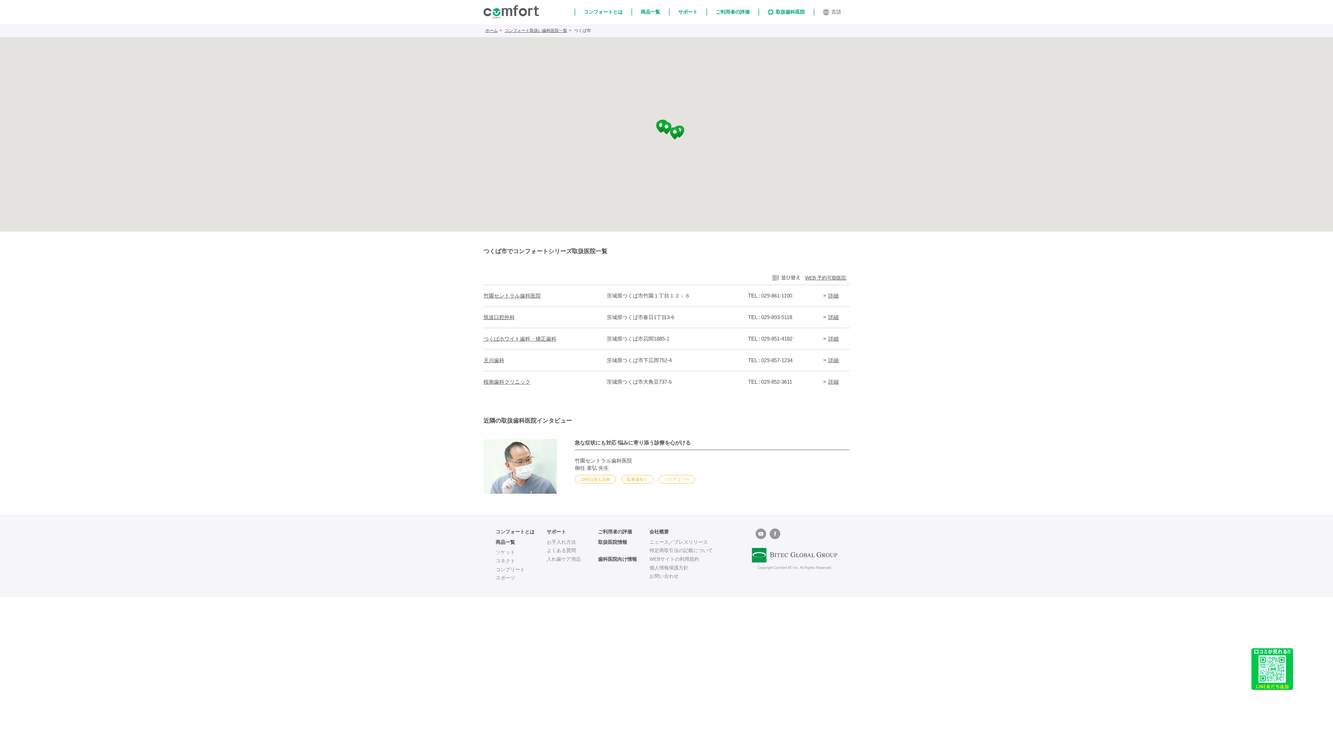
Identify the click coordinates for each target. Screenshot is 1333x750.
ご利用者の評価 (733, 12)
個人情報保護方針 (668, 567)
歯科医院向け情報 (617, 559)
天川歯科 (494, 360)
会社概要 (659, 531)
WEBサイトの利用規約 (674, 559)
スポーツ (505, 578)
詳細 (833, 296)
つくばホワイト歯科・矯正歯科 (520, 339)
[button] (666, 128)
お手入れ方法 (561, 542)
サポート (688, 12)
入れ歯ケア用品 (564, 559)
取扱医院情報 (612, 542)
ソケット (505, 552)
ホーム (491, 30)
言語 (836, 12)
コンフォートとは (603, 12)
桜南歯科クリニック (507, 382)
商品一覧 (650, 12)
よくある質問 (561, 550)
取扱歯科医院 (790, 12)
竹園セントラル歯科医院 (512, 296)
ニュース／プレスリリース (678, 542)
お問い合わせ (664, 576)
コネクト (505, 561)
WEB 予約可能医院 (825, 278)
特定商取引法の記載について (681, 550)
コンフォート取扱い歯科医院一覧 (536, 30)
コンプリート (510, 569)
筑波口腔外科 (499, 317)
